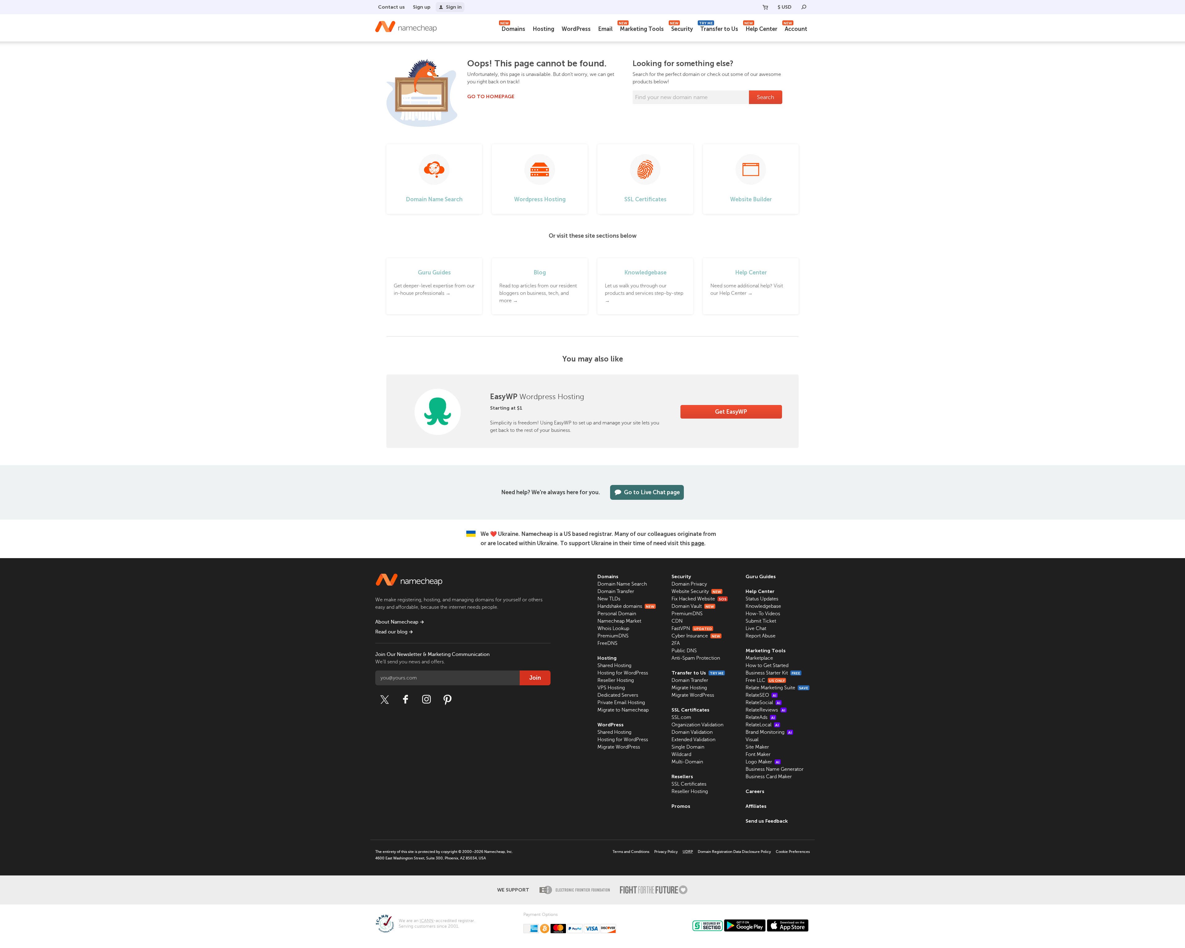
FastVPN (692, 628)
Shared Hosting (614, 665)
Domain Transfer (615, 591)
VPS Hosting (611, 688)
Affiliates (756, 806)
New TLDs (608, 599)
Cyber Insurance (696, 636)
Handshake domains (626, 606)
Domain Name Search (622, 584)
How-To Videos (763, 613)
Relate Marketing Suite (777, 688)
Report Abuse (760, 636)
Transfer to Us (718, 28)
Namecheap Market (619, 621)
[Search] (804, 7)
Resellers (682, 776)
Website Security (696, 591)
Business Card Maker (769, 776)
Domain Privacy (689, 584)
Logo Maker (763, 762)
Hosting (543, 29)
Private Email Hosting (621, 702)
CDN (677, 621)
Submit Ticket (761, 621)
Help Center (760, 28)
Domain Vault (693, 606)
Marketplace (759, 658)
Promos (681, 806)
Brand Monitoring (769, 732)
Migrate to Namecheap (623, 710)
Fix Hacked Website (699, 599)
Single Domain (688, 747)
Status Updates (762, 599)
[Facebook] (405, 699)
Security (681, 28)
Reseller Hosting (615, 680)
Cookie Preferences (793, 852)
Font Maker (758, 754)
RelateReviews (765, 710)
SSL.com (681, 717)
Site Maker (757, 747)
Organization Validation (697, 725)
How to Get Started (767, 665)
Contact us (391, 7)
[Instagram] (426, 699)
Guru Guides (761, 576)
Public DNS (684, 651)
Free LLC (765, 680)
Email (605, 29)
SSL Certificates (690, 710)
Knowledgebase (763, 606)
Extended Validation (693, 739)
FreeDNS (607, 643)
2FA (676, 643)
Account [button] (795, 28)
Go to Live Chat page (652, 492)
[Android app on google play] (745, 925)
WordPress (576, 29)
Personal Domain (616, 613)
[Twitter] (384, 699)
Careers (755, 791)
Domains (512, 28)
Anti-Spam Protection (696, 658)
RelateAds (760, 717)
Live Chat (756, 628)
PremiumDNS (613, 636)
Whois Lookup (613, 628)
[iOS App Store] (788, 925)
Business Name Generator (775, 769)
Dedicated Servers (617, 695)
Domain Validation (692, 732)
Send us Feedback (767, 821)
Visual (752, 739)
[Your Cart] (765, 7)
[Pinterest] (447, 699)
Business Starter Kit (773, 673)
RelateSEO (761, 695)
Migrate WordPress (618, 747)
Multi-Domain (687, 762)
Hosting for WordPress (622, 673)
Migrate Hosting (689, 688)
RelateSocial (763, 702)
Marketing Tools (641, 28)
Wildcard (681, 754)
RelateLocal (762, 725)
